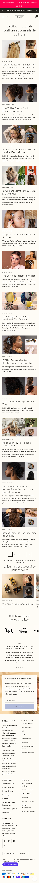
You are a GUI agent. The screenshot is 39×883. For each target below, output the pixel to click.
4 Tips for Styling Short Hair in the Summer (19, 236)
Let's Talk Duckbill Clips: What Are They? (19, 403)
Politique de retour (28, 801)
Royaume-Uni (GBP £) (10, 853)
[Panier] (36, 17)
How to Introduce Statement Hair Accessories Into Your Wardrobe (19, 66)
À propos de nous (27, 723)
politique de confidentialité (26, 806)
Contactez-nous (27, 727)
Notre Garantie (26, 793)
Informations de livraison (27, 784)
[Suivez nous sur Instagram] (9, 841)
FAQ (23, 731)
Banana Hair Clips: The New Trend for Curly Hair (19, 534)
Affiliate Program (27, 790)
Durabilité (25, 742)
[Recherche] (7, 17)
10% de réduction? (8, 783)
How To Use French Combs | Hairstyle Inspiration (16, 109)
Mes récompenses (8, 787)
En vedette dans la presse (28, 747)
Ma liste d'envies (7, 791)
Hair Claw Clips (7, 187)
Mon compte (6, 795)
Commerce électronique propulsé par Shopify (25, 860)
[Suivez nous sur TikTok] (4, 845)
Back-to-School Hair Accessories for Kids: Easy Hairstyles (18, 151)
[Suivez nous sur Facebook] (4, 841)
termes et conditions (28, 811)
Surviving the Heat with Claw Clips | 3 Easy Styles (19, 192)
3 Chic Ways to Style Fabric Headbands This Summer (15, 318)
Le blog (24, 735)
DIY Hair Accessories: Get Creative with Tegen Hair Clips (17, 361)
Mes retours (6, 798)
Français (22, 853)
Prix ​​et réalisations (28, 752)
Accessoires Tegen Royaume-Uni (8, 803)
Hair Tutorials (7, 61)
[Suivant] (29, 554)
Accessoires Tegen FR (9, 809)
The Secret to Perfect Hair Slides (18, 275)
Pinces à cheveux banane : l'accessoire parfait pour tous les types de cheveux (18, 489)
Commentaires (26, 738)
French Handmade (8, 104)
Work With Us (6, 812)
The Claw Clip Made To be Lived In (18, 606)
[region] (19, 4)
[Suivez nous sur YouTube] (13, 841)
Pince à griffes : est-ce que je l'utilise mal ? (17, 444)
